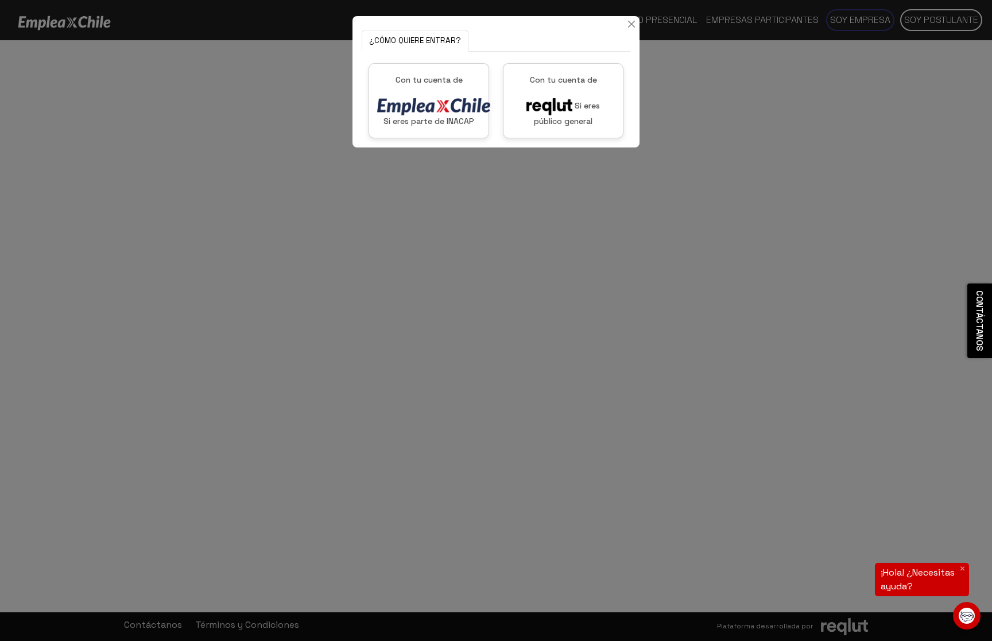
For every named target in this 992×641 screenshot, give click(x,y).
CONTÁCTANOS (979, 320)
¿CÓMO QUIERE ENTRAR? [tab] (415, 40)
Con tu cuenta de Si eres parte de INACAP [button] (428, 100)
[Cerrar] (631, 24)
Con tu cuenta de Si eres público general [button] (565, 100)
